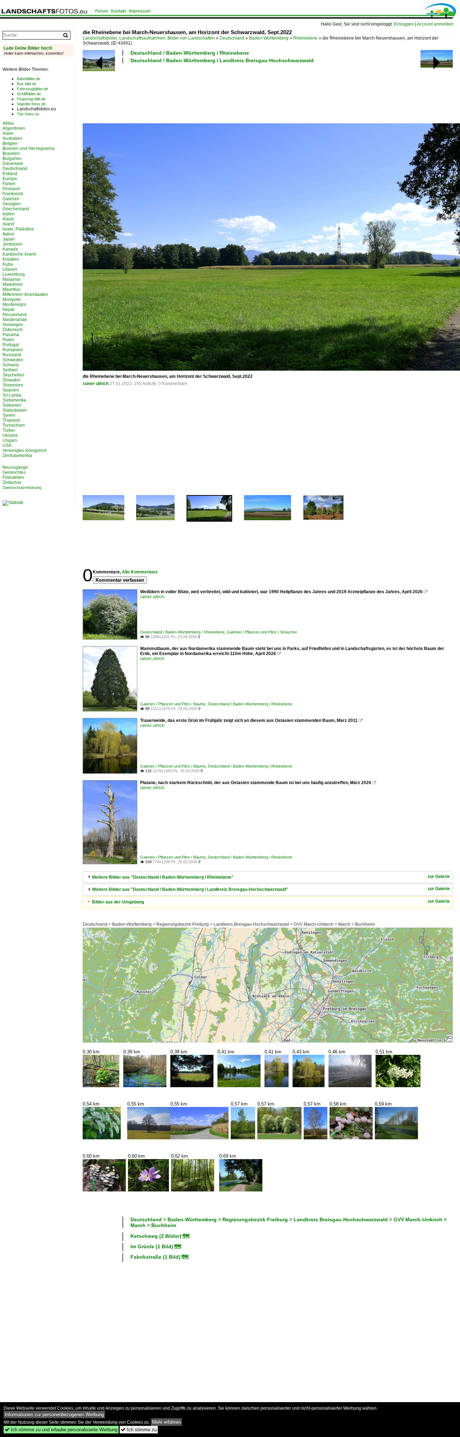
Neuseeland (15, 314)
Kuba (8, 264)
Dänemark (13, 163)
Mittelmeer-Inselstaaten (25, 294)
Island (8, 223)
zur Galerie (439, 876)
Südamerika (14, 400)
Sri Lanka (12, 395)
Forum (101, 11)
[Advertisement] (213, 92)
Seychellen (13, 374)
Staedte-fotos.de (31, 104)
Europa (10, 178)
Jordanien (12, 244)
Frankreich (13, 193)
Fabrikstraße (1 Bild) (155, 1257)
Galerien (11, 198)
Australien (12, 138)
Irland (8, 218)
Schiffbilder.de (29, 94)
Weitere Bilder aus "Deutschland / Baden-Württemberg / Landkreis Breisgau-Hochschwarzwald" (190, 889)
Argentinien (14, 128)
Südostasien (15, 410)
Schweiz (11, 364)
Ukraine (10, 435)
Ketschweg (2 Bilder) (155, 1236)
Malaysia (11, 279)
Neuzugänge (15, 467)
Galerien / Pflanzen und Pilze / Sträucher (262, 632)
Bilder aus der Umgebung (118, 902)
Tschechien (14, 425)
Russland (12, 354)
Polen (8, 339)
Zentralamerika (17, 455)
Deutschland (232, 38)
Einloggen (404, 24)
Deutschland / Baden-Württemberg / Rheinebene (189, 53)
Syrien (9, 415)
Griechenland (16, 208)
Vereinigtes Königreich (25, 450)
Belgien (10, 143)
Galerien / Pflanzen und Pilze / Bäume (173, 704)
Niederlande (15, 319)
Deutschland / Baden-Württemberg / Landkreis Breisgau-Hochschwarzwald (222, 60)
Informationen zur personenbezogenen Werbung (54, 1414)
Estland (10, 173)
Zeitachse (12, 482)
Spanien (11, 390)
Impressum (140, 11)
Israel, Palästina (18, 229)
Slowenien (13, 385)
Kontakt (118, 11)
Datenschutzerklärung (22, 487)
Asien (8, 133)
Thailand (11, 420)
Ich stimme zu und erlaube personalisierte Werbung (61, 1429)
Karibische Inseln (19, 254)
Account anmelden (435, 24)
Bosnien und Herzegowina (29, 148)
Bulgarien (12, 158)
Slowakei (11, 380)
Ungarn (10, 440)
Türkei (9, 430)
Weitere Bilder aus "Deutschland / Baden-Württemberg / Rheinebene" (163, 877)
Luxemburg (14, 274)
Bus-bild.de (26, 84)
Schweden (13, 359)
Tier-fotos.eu (28, 114)
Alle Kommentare (140, 572)
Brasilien (11, 153)
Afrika (8, 123)
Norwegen (13, 324)
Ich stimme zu (139, 1429)
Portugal (11, 344)
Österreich (13, 329)
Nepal (8, 309)
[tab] (268, 877)
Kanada (10, 249)
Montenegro (14, 304)
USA (7, 445)
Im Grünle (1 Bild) (151, 1246)
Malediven (13, 284)
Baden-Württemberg (269, 38)
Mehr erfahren (166, 1422)
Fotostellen (13, 477)
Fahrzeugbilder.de (32, 89)
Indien (9, 213)
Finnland (11, 188)
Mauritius (11, 289)
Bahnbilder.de (28, 79)
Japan (9, 239)
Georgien (12, 203)
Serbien (10, 369)
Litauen (10, 269)
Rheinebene (305, 38)
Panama (11, 334)
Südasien (12, 405)
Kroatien (11, 259)
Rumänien (13, 349)
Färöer (9, 183)
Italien (8, 234)
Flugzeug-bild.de (31, 99)
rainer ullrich (96, 383)
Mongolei (12, 299)
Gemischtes (14, 472)
